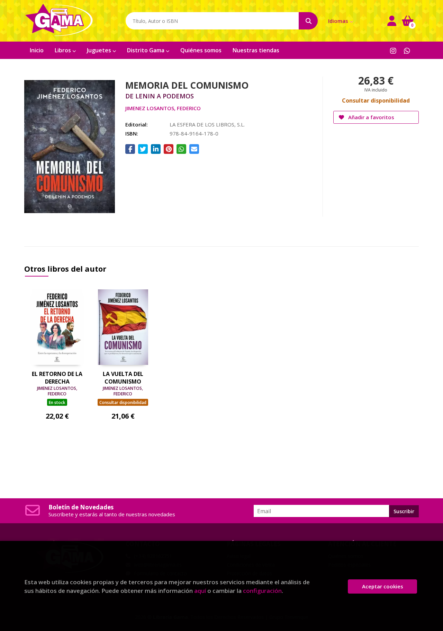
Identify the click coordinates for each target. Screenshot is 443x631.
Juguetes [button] (99, 50)
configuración (262, 591)
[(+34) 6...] (407, 50)
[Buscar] (308, 20)
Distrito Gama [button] (146, 50)
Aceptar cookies (382, 586)
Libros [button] (63, 50)
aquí (200, 591)
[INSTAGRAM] (393, 50)
